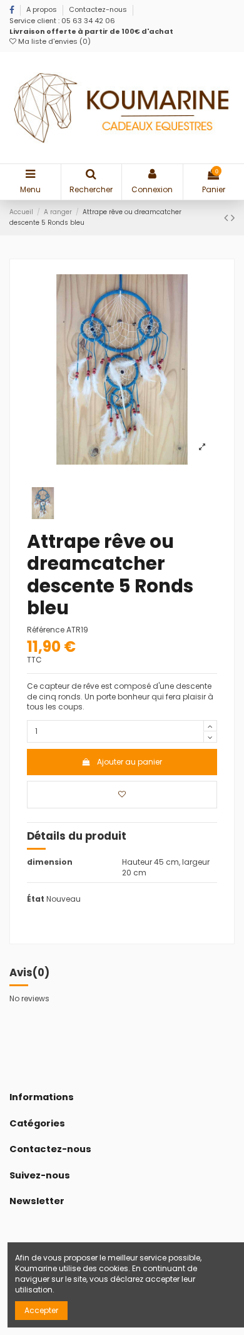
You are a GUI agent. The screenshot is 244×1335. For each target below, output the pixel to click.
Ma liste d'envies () (53, 41)
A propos (42, 9)
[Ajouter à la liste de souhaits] (122, 794)
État (35, 899)
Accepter (41, 1310)
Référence (45, 630)
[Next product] (233, 217)
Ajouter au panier (129, 761)
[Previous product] (227, 217)
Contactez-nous (98, 9)
